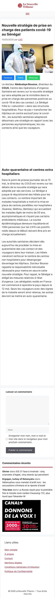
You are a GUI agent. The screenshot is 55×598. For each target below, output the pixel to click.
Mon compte (11, 549)
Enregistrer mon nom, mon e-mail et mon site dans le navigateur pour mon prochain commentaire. (28, 439)
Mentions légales (13, 562)
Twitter (20, 78)
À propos (9, 554)
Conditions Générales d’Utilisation (22, 567)
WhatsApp (33, 78)
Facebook (8, 78)
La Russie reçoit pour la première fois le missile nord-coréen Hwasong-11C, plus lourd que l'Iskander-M (27, 493)
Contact (9, 558)
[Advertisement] (27, 149)
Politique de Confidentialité (18, 571)
